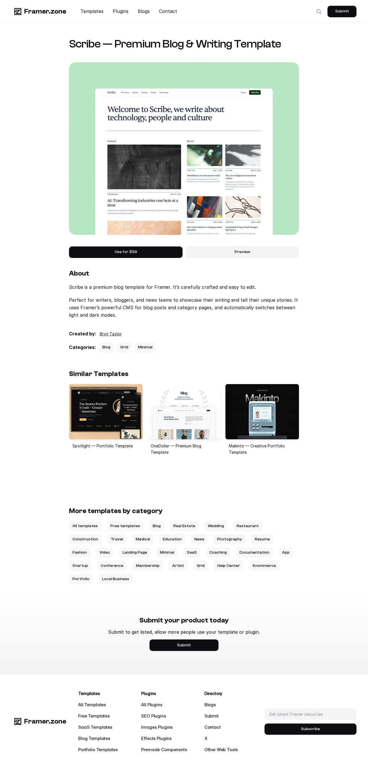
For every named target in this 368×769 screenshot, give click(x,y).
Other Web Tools (221, 749)
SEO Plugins (153, 716)
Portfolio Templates (98, 749)
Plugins (121, 11)
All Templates (92, 704)
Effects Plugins (156, 738)
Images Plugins (157, 727)
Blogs (144, 11)
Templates (91, 11)
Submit (211, 716)
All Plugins (151, 704)
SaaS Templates (95, 727)
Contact (168, 11)
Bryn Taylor (111, 333)
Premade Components (164, 749)
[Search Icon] (319, 11)
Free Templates (94, 716)
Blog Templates (94, 738)
